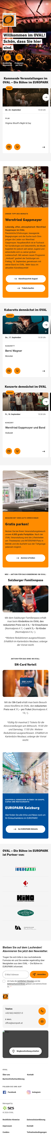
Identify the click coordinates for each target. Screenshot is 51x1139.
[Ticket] (17, 147)
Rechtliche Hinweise (11, 1120)
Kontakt (30, 1126)
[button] (46, 97)
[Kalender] (9, 147)
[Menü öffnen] (47, 4)
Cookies (6, 1132)
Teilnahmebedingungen (37, 1132)
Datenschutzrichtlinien (16, 984)
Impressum (7, 1126)
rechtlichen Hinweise (25, 981)
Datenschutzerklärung (36, 1120)
